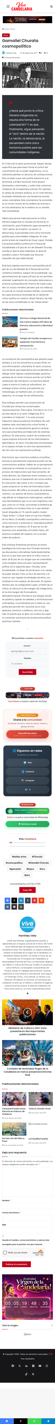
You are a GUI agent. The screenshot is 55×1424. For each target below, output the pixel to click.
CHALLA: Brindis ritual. (40, 1108)
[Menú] (8, 7)
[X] (14, 900)
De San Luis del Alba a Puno (13, 1140)
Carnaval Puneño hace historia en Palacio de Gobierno (14, 1111)
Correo (27, 646)
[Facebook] (7, 900)
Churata (37, 856)
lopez (31, 868)
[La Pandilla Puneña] (41, 1129)
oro (43, 868)
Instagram (27, 780)
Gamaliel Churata (39, 862)
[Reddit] (41, 900)
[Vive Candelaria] (22, 6)
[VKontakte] (7, 907)
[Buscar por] (51, 7)
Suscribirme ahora (28, 734)
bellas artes (20, 856)
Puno (12, 29)
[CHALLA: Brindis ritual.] (41, 1099)
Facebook (27, 771)
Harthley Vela (11, 53)
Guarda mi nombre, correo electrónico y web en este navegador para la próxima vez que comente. (25, 1242)
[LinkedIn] (21, 900)
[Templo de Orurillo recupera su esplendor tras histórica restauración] (10, 342)
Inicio (6, 29)
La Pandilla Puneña (38, 1138)
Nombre (27, 658)
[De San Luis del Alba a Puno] (14, 1129)
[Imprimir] (21, 907)
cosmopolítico (15, 862)
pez (28, 875)
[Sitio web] (27, 993)
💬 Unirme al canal (27, 824)
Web (27, 762)
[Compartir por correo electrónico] (14, 907)
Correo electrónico (11, 1212)
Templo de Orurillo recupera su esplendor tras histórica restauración (36, 342)
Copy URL (27, 890)
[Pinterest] (34, 900)
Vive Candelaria (27, 1359)
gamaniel (16, 868)
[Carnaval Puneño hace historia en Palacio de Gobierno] (14, 1099)
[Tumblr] (28, 900)
